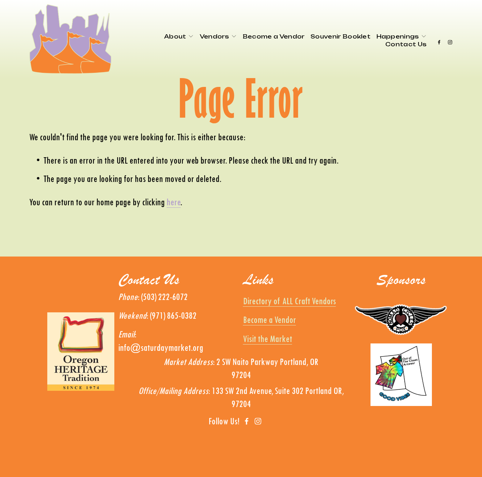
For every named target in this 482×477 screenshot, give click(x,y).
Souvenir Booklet (340, 36)
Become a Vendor (274, 36)
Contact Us (406, 44)
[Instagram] (450, 39)
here (174, 202)
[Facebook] (439, 39)
